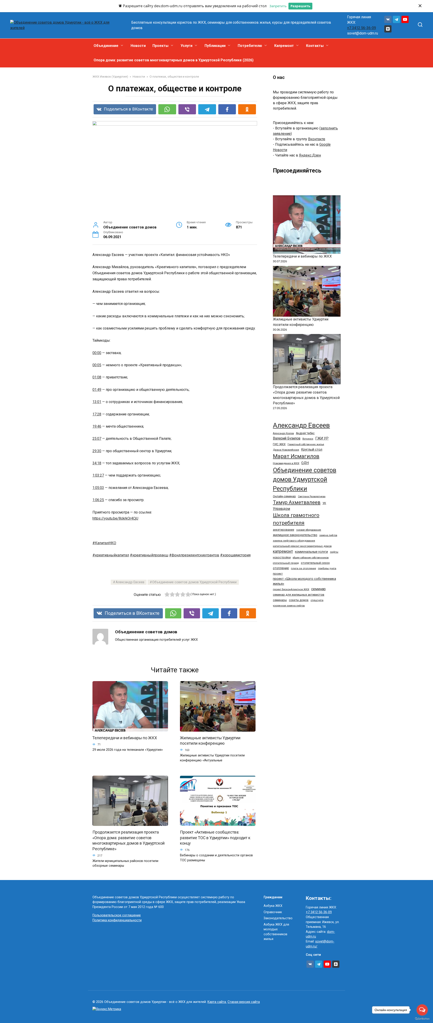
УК (324, 503)
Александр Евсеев (130, 582)
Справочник (273, 912)
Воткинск (307, 438)
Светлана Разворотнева (311, 496)
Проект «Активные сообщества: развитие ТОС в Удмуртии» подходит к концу (215, 838)
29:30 (96, 451)
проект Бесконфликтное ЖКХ (291, 589)
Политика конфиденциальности (117, 920)
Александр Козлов (283, 433)
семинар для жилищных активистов (298, 594)
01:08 (96, 377)
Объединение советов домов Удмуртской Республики (194, 582)
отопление (281, 568)
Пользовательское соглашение (116, 915)
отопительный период (286, 563)
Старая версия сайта (244, 1002)
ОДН (305, 463)
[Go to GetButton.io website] (422, 1018)
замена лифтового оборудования (294, 540)
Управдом (281, 509)
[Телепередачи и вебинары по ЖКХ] (307, 224)
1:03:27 (98, 475)
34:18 (96, 463)
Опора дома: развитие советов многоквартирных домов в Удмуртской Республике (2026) (173, 60)
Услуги (186, 46)
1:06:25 (98, 500)
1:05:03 (98, 488)
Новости (138, 46)
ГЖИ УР (322, 438)
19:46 (96, 426)
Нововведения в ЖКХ (286, 463)
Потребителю (250, 46)
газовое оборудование (308, 529)
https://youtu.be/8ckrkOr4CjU (115, 518)
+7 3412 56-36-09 (361, 28)
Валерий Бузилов (286, 438)
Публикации (215, 46)
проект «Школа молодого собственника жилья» (304, 581)
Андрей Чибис (305, 433)
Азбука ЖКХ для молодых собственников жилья (276, 932)
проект (278, 573)
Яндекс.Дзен (310, 155)
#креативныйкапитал (110, 555)
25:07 (96, 438)
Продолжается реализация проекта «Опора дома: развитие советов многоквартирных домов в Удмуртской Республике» (128, 840)
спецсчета (317, 600)
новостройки (282, 557)
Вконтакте (316, 139)
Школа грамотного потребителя (296, 519)
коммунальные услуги (311, 551)
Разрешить (300, 6)
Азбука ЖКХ (273, 906)
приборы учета (327, 568)
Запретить (278, 6)
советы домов (299, 600)
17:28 (96, 414)
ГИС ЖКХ (279, 444)
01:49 (96, 389)
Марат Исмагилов (296, 456)
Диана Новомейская (286, 449)
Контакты (315, 46)
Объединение (106, 46)
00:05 (96, 365)
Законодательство (278, 918)
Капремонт (284, 46)
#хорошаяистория (235, 555)
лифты (334, 551)
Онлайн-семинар (284, 496)
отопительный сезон (315, 562)
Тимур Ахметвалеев (296, 502)
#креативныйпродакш (149, 555)
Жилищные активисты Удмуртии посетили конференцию (210, 741)
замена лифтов (328, 535)
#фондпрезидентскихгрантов (194, 555)
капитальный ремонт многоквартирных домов (302, 546)
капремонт (283, 551)
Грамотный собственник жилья (306, 444)
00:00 (96, 353)
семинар (318, 589)
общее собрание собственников (311, 557)
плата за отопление (303, 568)
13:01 (96, 402)
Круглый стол (311, 449)
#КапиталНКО (104, 543)
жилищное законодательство (295, 535)
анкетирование (283, 529)
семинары (280, 600)
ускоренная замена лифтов (289, 605)
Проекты (160, 46)
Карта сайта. (217, 1002)
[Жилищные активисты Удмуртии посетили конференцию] (307, 291)
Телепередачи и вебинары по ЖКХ (124, 738)
